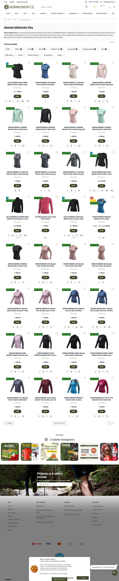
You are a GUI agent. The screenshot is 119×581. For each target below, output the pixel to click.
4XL (28, 101)
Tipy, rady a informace (14, 519)
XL (18, 101)
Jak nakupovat (40, 506)
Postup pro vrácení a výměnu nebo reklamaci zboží (45, 517)
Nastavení (70, 578)
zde (66, 573)
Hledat (87, 7)
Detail (17, 96)
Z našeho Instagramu (62, 439)
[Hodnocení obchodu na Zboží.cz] (8, 579)
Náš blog (10, 516)
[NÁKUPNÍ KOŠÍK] (114, 7)
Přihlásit (78, 481)
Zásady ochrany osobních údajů (44, 522)
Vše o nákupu (11, 513)
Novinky (10, 530)
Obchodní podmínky (13, 523)
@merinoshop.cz (97, 524)
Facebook (95, 513)
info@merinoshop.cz (98, 506)
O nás (5, 2)
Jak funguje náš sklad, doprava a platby (44, 511)
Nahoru (9, 423)
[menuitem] (8, 13)
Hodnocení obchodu (22, 2)
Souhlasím (83, 578)
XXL (23, 101)
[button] (114, 573)
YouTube (94, 521)
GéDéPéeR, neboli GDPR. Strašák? (73, 510)
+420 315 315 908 (97, 510)
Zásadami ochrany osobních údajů (63, 488)
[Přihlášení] (109, 7)
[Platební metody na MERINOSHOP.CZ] (37, 543)
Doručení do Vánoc (69, 506)
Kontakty (12, 2)
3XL (107, 190)
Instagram (95, 517)
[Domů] (5, 20)
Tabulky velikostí (12, 526)
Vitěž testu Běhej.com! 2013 (71, 514)
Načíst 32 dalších (59, 423)
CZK (102, 5)
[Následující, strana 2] (109, 423)
